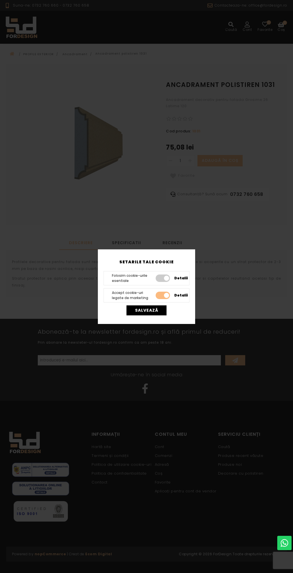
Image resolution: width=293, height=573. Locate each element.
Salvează (146, 310)
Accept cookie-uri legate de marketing (130, 295)
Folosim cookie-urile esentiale (129, 278)
